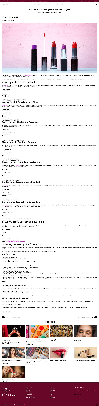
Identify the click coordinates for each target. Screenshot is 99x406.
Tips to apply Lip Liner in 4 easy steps (58, 360)
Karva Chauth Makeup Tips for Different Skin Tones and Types (12, 339)
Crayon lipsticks (5, 185)
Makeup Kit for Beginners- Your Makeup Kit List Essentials (36, 361)
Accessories (55, 3)
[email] (13, 311)
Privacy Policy (29, 393)
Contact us (28, 390)
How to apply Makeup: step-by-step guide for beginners (12, 361)
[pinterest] (8, 395)
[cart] (96, 4)
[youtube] (12, 395)
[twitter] (8, 311)
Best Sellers (52, 388)
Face (35, 3)
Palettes (50, 3)
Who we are (28, 391)
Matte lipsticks (5, 85)
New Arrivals (52, 390)
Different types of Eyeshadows (33, 340)
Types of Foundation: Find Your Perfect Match (15, 241)
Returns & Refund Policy (30, 397)
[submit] (96, 394)
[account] (94, 4)
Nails (45, 3)
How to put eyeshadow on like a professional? (84, 339)
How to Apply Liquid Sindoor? (8, 379)
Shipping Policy (29, 394)
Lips (42, 3)
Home (39, 12)
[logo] (6, 4)
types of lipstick (28, 75)
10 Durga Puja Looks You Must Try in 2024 (59, 339)
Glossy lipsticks (5, 105)
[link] (13, 331)
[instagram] (6, 395)
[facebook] (6, 311)
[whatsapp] (11, 311)
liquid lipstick (18, 165)
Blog (27, 388)
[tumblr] (10, 395)
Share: (4, 312)
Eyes (38, 3)
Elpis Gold (62, 3)
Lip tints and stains (5, 205)
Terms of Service (29, 396)
